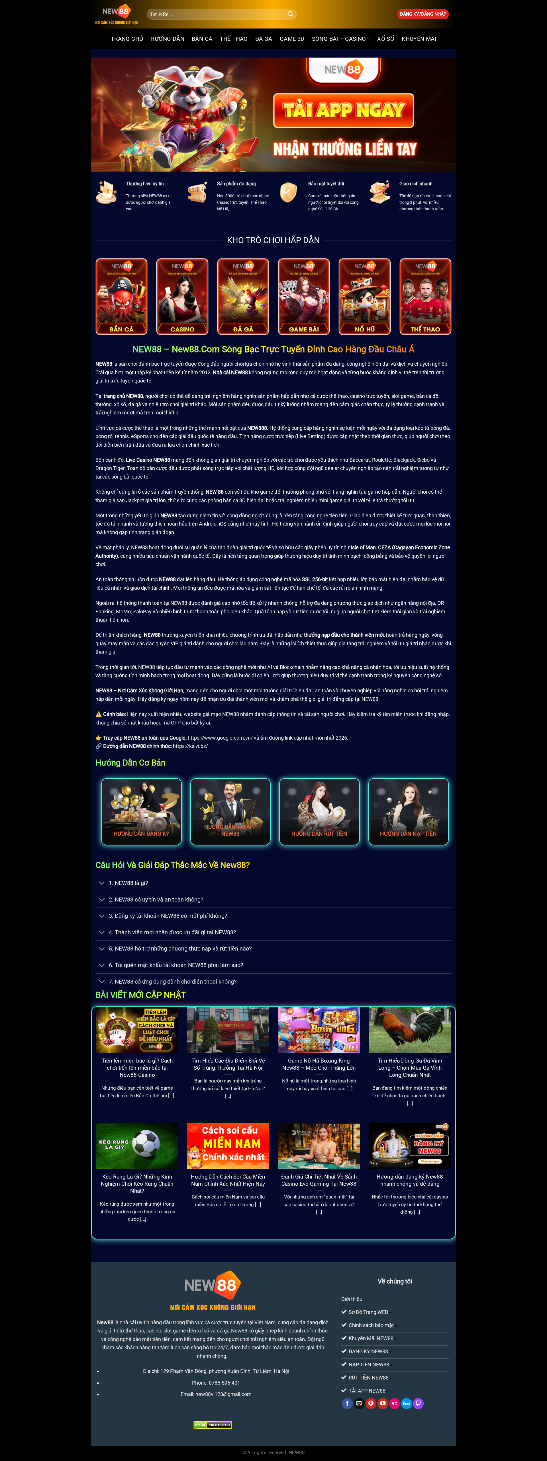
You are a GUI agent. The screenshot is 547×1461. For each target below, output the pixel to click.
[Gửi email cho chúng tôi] (359, 1403)
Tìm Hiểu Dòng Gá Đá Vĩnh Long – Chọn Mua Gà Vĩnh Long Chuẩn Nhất (410, 1067)
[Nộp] (290, 14)
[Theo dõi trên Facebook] (347, 1403)
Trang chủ (127, 38)
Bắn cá (202, 38)
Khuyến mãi (419, 38)
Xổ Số (385, 38)
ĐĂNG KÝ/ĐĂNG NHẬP (423, 14)
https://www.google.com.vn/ (220, 738)
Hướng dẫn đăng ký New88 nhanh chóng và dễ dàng (410, 1180)
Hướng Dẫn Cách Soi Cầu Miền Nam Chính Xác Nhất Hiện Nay (228, 1180)
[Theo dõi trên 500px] (406, 1403)
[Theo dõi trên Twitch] (418, 1403)
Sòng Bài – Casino (339, 38)
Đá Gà (263, 38)
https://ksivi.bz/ (190, 746)
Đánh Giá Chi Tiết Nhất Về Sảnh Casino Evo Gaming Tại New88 (319, 1180)
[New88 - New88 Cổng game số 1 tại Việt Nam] (116, 14)
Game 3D (292, 38)
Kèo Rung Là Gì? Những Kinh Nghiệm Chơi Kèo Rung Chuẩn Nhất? (137, 1183)
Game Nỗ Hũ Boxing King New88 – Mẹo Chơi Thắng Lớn (319, 1064)
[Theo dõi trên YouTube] (382, 1403)
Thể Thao (234, 38)
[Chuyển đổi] (101, 884)
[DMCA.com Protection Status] (212, 1425)
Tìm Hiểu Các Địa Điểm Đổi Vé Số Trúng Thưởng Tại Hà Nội (228, 1064)
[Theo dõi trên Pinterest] (371, 1403)
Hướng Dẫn (167, 38)
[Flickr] (394, 1403)
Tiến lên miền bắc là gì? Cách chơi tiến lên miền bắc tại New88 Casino (137, 1067)
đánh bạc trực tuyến (161, 364)
